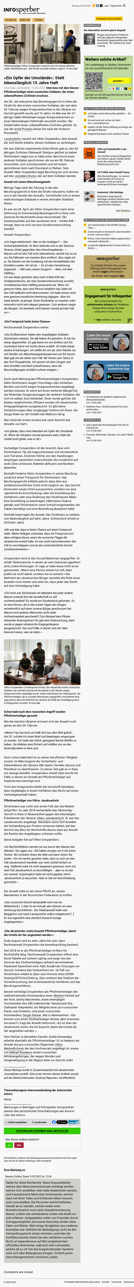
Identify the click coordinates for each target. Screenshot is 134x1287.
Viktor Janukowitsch (50, 818)
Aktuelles (10, 20)
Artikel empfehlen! (17, 1122)
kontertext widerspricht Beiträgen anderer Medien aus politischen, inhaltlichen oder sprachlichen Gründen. (113, 200)
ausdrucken (41, 1122)
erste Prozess (23, 129)
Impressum (129, 1281)
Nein (19, 1145)
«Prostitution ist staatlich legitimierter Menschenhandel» (106, 398)
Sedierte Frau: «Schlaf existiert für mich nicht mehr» (107, 408)
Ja (9, 1145)
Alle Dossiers (123, 210)
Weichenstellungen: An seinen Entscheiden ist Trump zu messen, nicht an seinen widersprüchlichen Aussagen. (113, 180)
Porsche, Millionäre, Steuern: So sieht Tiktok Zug (109, 436)
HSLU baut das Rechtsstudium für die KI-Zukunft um (107, 426)
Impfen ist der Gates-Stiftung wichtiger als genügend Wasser (110, 128)
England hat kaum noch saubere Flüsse (108, 133)
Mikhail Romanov (20, 1052)
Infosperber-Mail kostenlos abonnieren (82, 1281)
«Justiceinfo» (13, 139)
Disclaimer (116, 1281)
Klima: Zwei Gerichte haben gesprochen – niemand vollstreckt (110, 240)
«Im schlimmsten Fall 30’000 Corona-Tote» (107, 226)
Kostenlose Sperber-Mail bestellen (42, 1131)
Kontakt (105, 1281)
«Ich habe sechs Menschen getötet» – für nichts (109, 115)
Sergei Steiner (32, 1015)
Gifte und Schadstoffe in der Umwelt (112, 150)
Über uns (25, 20)
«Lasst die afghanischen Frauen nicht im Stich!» (109, 247)
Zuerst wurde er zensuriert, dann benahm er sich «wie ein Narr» (109, 233)
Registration (116, 5)
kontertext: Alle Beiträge (110, 192)
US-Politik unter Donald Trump (113, 172)
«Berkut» (58, 995)
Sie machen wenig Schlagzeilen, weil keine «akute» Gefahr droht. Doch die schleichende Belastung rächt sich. (114, 160)
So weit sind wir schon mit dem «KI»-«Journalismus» (104, 122)
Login (106, 5)
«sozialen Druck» (26, 176)
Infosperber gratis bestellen (109, 18)
